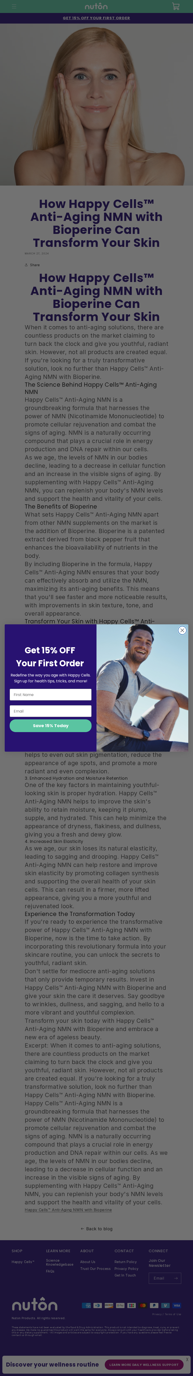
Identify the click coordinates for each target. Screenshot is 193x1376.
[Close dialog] (182, 630)
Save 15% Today (50, 726)
